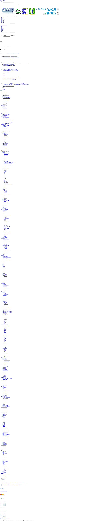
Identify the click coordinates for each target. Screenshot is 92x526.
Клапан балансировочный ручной (8, 163)
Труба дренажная (5, 414)
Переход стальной (5, 144)
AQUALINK (5, 170)
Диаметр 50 (5, 243)
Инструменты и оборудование (4, 209)
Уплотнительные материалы (4, 450)
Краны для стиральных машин (6, 168)
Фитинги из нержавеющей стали (6, 434)
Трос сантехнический (5, 253)
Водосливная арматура (3, 116)
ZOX (4, 180)
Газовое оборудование (3, 124)
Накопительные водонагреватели (6, 114)
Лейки (3, 388)
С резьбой (5, 142)
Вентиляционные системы (4, 105)
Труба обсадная (4, 415)
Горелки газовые (4, 126)
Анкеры (4, 262)
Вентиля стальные (6, 154)
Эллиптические (6, 136)
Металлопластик (3, 283)
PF (4, 339)
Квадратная (5, 302)
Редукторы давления (5, 188)
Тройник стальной (5, 145)
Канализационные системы (4, 238)
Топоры (5, 229)
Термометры (4, 384)
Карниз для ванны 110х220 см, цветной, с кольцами (9, 65)
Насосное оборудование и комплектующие (7, 312)
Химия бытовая (4, 208)
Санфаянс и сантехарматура (11, 64)
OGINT (5, 350)
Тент (3, 206)
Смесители (2, 416)
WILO (5, 322)
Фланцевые (5, 192)
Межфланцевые (6, 134)
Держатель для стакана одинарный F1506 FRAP (8, 86)
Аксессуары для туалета (5, 398)
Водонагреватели (3, 113)
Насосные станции (5, 313)
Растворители (4, 199)
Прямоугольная (6, 304)
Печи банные (4, 104)
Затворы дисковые (5, 159)
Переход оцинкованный (5, 143)
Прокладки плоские (6, 468)
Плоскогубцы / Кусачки (6, 225)
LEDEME (4, 421)
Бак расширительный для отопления (7, 309)
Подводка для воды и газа (4, 357)
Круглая (5, 303)
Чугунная (4, 254)
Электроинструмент (3, 478)
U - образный (5, 276)
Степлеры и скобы (6, 234)
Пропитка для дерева (5, 198)
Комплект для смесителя (5, 370)
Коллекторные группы (5, 256)
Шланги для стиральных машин (6, 406)
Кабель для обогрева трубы (6, 310)
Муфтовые (5, 190)
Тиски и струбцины (6, 228)
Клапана (4, 160)
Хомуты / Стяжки (5, 275)
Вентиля (4, 152)
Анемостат (4, 106)
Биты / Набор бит (5, 210)
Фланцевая (5, 135)
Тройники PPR (4, 374)
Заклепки (4, 267)
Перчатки (4, 441)
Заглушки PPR (4, 367)
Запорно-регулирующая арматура (5, 151)
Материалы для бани (5, 103)
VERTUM (5, 179)
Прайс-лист (2, 28)
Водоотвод (4, 413)
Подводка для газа (5, 359)
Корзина (2, 30)
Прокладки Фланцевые (6, 469)
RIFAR (5, 330)
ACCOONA (4, 417)
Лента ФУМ (4, 459)
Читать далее (4, 82)
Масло (3, 460)
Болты (3, 263)
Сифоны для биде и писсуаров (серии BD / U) (8, 122)
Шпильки (4, 282)
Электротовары (3, 479)
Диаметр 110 (5, 246)
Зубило (5, 220)
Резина (5, 470)
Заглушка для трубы (5, 295)
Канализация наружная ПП (6, 245)
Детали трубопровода (3, 132)
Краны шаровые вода (5, 169)
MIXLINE (4, 423)
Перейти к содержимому (2, 0)
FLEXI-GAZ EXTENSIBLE (7, 360)
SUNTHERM (5, 319)
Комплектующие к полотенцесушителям (7, 378)
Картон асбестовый (5, 453)
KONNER (5, 329)
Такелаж (4, 273)
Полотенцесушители (3, 377)
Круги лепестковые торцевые (6, 95)
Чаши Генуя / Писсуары (5, 405)
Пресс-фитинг (4, 284)
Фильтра (4, 477)
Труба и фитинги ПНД (3, 445)
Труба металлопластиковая (6, 285)
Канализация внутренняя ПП (6, 239)
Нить (3, 463)
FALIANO (5, 328)
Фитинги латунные (5, 435)
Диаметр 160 (5, 247)
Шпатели (5, 235)
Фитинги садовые (5, 393)
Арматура (4, 292)
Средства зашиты (5, 444)
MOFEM (4, 424)
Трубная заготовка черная (5, 432)
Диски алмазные (4, 93)
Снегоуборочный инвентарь (6, 200)
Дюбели (4, 266)
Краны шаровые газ (5, 187)
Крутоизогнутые (6, 140)
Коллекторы (2, 255)
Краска (3, 196)
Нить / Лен (4, 464)
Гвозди (3, 265)
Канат (3, 452)
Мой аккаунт (2, 1)
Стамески (5, 227)
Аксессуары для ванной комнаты (6, 64)
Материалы (4, 462)
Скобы (3, 272)
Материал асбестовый (5, 461)
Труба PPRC (4, 375)
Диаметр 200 (5, 248)
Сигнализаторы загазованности (6, 131)
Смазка (3, 471)
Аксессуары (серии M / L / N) (6, 117)
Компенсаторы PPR (5, 369)
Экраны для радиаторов (6, 356)
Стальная (5, 293)
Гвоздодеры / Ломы (6, 218)
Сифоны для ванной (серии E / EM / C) (7, 123)
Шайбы (3, 281)
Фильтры (4, 189)
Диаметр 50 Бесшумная (6, 244)
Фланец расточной (6, 149)
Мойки (3, 403)
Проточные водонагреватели (6, 115)
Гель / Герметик (4, 451)
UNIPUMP (4, 425)
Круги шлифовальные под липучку (7, 97)
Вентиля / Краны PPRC (5, 366)
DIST (4, 172)
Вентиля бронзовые (6, 153)
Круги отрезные (4, 96)
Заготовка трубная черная (5, 431)
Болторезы (5, 216)
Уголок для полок (5, 274)
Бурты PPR (4, 365)
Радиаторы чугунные (5, 348)
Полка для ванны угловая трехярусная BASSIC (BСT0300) (9, 79)
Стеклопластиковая (6, 294)
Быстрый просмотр (15, 56)
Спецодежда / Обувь (5, 443)
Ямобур (5, 236)
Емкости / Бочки (4, 387)
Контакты (2, 29)
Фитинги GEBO (4, 433)
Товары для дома (5, 207)
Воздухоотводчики (6, 161)
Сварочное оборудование (4, 407)
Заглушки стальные (5, 133)
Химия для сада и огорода (6, 394)
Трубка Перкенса (5, 385)
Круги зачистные (5, 94)
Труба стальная (4, 301)
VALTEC (5, 178)
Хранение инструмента (5, 237)
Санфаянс (4, 404)
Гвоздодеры (5, 217)
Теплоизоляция (4, 472)
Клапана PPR (4, 368)
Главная (2, 26)
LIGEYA (4, 422)
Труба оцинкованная (5, 300)
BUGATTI (5, 171)
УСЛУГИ (2, 473)
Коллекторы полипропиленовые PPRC (7, 257)
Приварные (5, 191)
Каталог (2, 27)
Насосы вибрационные (5, 314)
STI (4, 331)
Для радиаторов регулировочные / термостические (9, 162)
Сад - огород (2, 386)
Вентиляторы (4, 107)
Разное (5, 290)
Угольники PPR (4, 376)
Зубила (5, 219)
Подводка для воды (5, 358)
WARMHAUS (5, 347)
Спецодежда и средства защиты (4, 440)
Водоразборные (6, 182)
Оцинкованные (6, 141)
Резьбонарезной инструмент (7, 226)
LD (4, 173)
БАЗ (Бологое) (5, 181)
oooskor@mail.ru (4, 517)
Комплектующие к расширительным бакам (7, 311)
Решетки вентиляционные (6, 112)
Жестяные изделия (3, 150)
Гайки (3, 264)
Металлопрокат (3, 291)
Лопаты (4, 197)
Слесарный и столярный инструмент (7, 215)
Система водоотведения (4, 412)
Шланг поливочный (5, 395)
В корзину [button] (4, 68)
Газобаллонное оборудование (6, 125)
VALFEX (5, 332)
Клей (3, 454)
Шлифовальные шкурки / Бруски (6, 98)
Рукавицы (4, 442)
